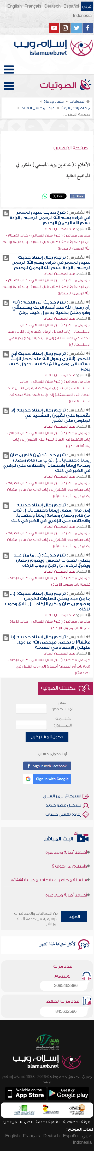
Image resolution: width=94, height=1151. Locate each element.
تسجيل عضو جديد (63, 805)
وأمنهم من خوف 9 (69, 861)
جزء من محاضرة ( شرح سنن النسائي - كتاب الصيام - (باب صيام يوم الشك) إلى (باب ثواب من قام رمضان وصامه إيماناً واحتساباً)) (48, 489)
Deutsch (52, 6)
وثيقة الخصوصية (77, 1122)
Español (71, 6)
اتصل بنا (26, 1122)
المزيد (74, 916)
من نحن (10, 1122)
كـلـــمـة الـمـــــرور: (63, 722)
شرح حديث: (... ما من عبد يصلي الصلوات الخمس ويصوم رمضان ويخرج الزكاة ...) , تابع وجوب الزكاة (52, 560)
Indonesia (82, 15)
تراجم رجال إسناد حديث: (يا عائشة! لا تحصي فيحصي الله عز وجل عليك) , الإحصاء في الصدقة (50, 642)
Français (33, 6)
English (14, 6)
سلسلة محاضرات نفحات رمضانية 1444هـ (48, 875)
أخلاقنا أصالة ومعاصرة (66, 848)
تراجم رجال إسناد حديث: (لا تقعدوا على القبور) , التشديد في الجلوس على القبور (50, 415)
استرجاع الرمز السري (62, 796)
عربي (87, 6)
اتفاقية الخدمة (48, 1122)
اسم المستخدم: (63, 705)
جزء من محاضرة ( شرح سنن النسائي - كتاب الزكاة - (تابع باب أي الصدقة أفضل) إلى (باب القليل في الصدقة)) (49, 666)
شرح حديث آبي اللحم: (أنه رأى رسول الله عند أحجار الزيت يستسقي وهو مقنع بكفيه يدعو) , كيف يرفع (51, 307)
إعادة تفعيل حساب (63, 814)
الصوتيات (59, 85)
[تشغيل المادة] (6, 213)
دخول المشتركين (47, 737)
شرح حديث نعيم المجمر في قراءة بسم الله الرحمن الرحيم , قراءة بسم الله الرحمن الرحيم (50, 217)
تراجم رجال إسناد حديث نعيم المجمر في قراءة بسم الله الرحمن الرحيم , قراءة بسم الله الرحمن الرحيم (50, 262)
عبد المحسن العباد (59, 229)
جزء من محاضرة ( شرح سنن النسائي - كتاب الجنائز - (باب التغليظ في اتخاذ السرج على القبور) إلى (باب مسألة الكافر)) (48, 439)
